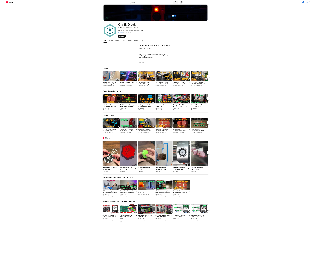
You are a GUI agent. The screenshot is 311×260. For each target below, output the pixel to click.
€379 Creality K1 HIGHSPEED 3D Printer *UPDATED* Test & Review (155, 45)
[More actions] (118, 82)
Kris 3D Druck (106, 108)
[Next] (208, 76)
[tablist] (155, 41)
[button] (141, 62)
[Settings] (299, 2)
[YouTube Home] (9, 2)
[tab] (105, 41)
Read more (141, 62)
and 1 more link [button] (127, 32)
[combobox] (152, 2)
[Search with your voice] (181, 2)
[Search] (175, 2)
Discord (121, 32)
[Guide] (3, 2)
